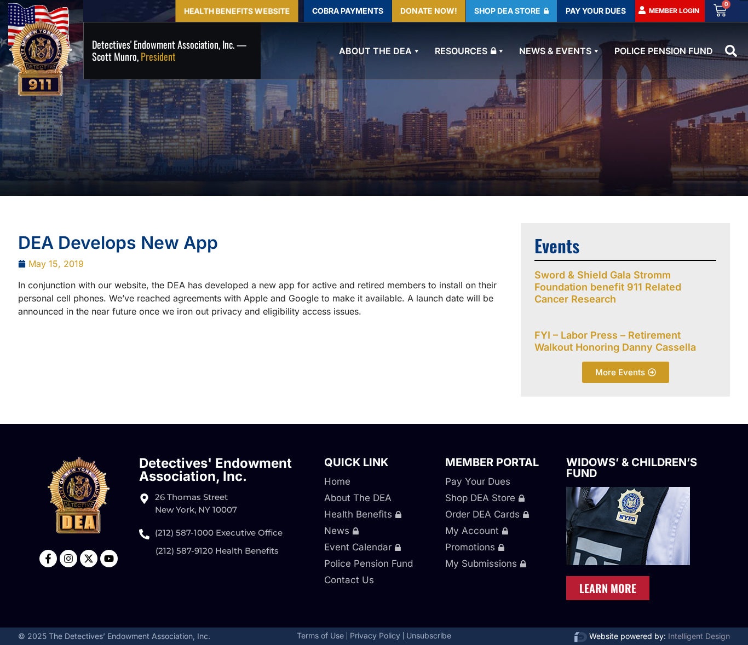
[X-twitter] (88, 558)
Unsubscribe (428, 635)
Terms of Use (320, 635)
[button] (731, 51)
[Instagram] (68, 558)
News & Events (555, 50)
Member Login (674, 11)
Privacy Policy (375, 635)
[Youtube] (109, 558)
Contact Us (349, 579)
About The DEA (375, 50)
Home (337, 481)
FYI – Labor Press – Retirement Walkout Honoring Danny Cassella (615, 341)
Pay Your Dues (477, 481)
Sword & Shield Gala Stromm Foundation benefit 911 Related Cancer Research (607, 286)
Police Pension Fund (663, 50)
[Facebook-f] (48, 558)
